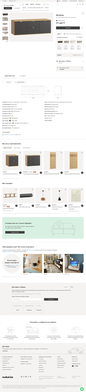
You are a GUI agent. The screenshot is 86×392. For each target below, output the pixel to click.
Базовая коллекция (62, 37)
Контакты (4, 365)
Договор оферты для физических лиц (46, 376)
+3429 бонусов (61, 20)
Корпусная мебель (60, 361)
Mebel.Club (41, 367)
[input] (50, 4)
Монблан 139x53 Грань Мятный (66, 46)
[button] (77, 4)
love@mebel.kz (5, 361)
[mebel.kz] (7, 377)
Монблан (50, 120)
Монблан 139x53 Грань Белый (72, 46)
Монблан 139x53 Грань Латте (79, 46)
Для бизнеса (41, 369)
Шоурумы (38, 4)
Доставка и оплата (42, 363)
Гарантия (40, 365)
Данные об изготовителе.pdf (9, 134)
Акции (27, 4)
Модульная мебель (61, 365)
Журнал (32, 4)
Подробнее (5, 350)
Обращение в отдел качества (8, 367)
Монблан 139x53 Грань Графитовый (60, 46)
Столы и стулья (60, 367)
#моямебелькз (9, 251)
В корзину (67, 27)
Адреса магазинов (42, 361)
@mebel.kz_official (31, 250)
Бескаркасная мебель (61, 363)
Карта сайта (41, 371)
